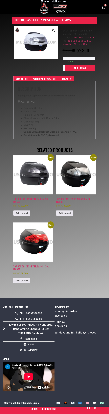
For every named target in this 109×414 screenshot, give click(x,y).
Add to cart (80, 68)
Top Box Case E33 (84, 37)
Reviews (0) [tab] (66, 78)
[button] (8, 7)
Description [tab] (22, 78)
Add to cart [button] (22, 213)
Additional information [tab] (44, 78)
